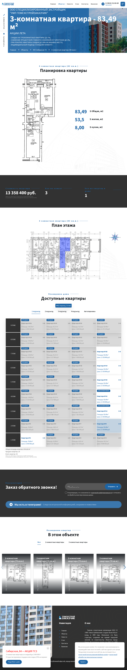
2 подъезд (49, 311)
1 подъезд (36, 311)
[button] (124, 567)
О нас (77, 4)
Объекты (61, 4)
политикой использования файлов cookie (93, 655)
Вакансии (94, 4)
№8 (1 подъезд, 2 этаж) (63, 306)
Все (39, 542)
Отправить (111, 487)
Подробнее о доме (14, 662)
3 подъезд (62, 311)
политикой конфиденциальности (101, 493)
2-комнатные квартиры (54, 542)
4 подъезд (75, 311)
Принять (83, 662)
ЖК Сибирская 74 (39, 50)
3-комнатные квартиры (78, 542)
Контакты (84, 4)
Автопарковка (89, 311)
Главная (53, 4)
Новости (70, 4)
